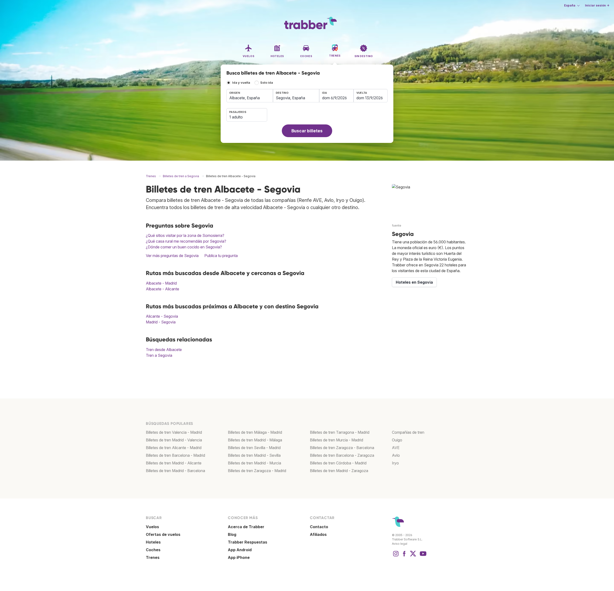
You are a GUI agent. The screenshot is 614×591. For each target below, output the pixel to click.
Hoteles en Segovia (414, 282)
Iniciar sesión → (597, 5)
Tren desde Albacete (164, 349)
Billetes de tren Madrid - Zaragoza (339, 470)
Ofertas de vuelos (163, 534)
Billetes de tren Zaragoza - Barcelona (342, 447)
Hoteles (153, 542)
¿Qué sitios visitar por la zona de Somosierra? (185, 235)
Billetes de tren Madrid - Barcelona (175, 470)
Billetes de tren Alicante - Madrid (173, 447)
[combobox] (249, 95)
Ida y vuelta (241, 82)
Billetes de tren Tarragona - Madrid (339, 432)
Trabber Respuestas (247, 542)
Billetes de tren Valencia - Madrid (174, 432)
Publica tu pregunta (221, 255)
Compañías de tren (408, 432)
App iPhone (239, 557)
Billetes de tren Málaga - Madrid (255, 432)
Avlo (396, 455)
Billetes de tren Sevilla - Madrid (254, 447)
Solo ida (266, 82)
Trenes (152, 557)
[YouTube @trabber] (422, 556)
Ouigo (397, 440)
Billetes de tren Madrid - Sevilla (254, 455)
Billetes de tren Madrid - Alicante (173, 463)
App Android (240, 549)
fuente (396, 225)
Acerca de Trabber (246, 526)
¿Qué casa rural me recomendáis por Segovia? (186, 241)
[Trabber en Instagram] (396, 556)
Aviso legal (399, 543)
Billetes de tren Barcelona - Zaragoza (342, 455)
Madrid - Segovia (161, 322)
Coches (153, 549)
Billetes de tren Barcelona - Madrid (175, 455)
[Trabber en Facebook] (404, 556)
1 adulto (236, 117)
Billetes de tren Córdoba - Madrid (338, 463)
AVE (396, 447)
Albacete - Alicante (162, 289)
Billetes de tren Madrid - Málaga (255, 440)
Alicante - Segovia (162, 316)
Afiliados (318, 534)
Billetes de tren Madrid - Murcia (254, 463)
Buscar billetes (307, 130)
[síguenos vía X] (413, 556)
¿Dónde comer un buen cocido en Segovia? (184, 247)
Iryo (395, 463)
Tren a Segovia (159, 355)
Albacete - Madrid (161, 283)
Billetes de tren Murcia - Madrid (336, 440)
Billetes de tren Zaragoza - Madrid (257, 470)
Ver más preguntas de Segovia (172, 255)
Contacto (319, 526)
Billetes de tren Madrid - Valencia (174, 440)
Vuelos (152, 526)
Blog (232, 534)
